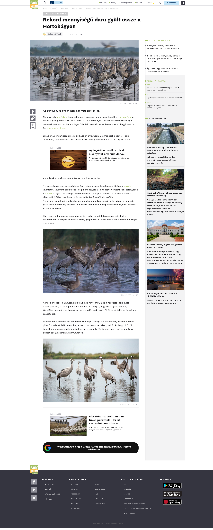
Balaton (139, 3)
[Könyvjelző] (33, 125)
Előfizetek (171, 2)
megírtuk (62, 117)
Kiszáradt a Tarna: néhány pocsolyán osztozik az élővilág (165, 194)
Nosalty (74, 504)
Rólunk (127, 494)
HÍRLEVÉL (127, 489)
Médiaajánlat (129, 514)
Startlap (75, 484)
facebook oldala (57, 128)
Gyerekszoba (100, 489)
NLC (96, 494)
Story (97, 484)
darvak (65, 8)
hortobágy (77, 8)
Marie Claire (100, 504)
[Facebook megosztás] (33, 111)
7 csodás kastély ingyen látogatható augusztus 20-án (164, 246)
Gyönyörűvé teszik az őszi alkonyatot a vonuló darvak (107, 152)
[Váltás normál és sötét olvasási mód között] (160, 2)
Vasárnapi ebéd (126, 3)
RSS (125, 484)
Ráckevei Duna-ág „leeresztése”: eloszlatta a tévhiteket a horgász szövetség (163, 150)
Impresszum (128, 499)
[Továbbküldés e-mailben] (33, 118)
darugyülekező (50, 8)
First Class (76, 499)
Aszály (113, 3)
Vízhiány (103, 3)
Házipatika (75, 509)
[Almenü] (44, 3)
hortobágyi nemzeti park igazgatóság (103, 8)
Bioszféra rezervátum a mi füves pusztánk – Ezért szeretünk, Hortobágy (106, 420)
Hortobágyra (124, 117)
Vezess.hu (75, 494)
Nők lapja (99, 499)
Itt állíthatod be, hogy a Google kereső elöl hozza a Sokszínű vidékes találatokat (94, 448)
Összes (162, 81)
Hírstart (74, 489)
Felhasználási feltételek (134, 504)
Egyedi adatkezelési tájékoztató (137, 509)
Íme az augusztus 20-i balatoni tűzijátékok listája (162, 294)
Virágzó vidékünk (55, 14)
